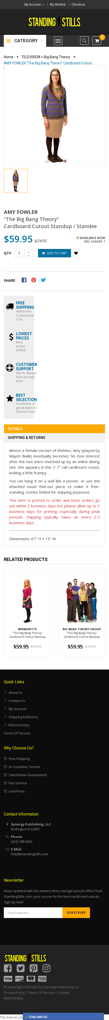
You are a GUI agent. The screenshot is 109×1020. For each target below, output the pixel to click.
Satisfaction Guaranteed (27, 775)
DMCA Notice (13, 998)
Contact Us (16, 700)
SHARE (9, 280)
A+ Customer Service (23, 766)
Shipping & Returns (26, 437)
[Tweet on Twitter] (44, 279)
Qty (7, 253)
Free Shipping (18, 758)
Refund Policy (18, 725)
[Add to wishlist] (76, 253)
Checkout (78, 4)
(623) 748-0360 (21, 841)
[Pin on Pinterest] (35, 279)
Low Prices (16, 791)
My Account (16, 708)
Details (15, 429)
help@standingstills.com (29, 854)
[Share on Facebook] (26, 279)
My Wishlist (58, 4)
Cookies (64, 992)
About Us (15, 692)
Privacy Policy (14, 992)
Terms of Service (17, 733)
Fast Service (17, 783)
